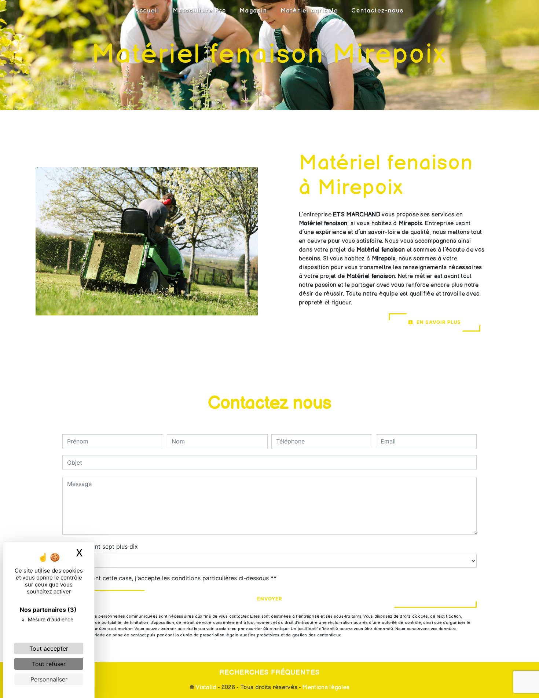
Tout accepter (48, 648)
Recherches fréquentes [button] (269, 672)
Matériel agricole (309, 10)
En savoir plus (438, 322)
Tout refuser (49, 664)
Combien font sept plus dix (100, 546)
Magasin (253, 10)
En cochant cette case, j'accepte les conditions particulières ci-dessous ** (173, 578)
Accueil (147, 10)
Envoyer (269, 599)
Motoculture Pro (199, 10)
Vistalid (206, 687)
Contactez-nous (377, 10)
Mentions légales (325, 687)
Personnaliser (48, 679)
